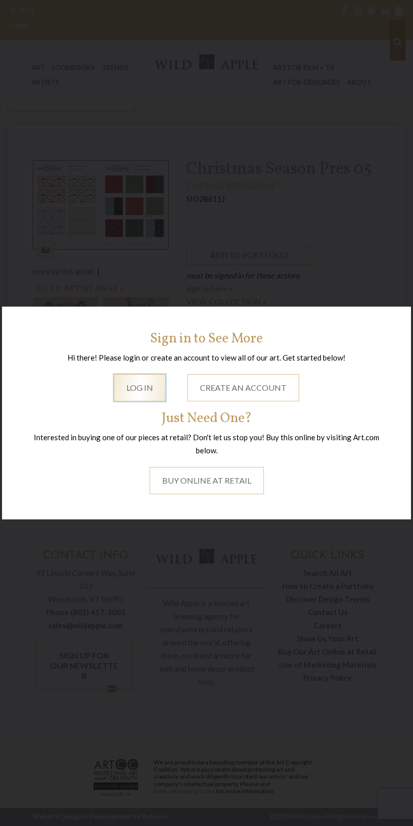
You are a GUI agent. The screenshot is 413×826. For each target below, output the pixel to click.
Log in (139, 387)
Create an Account (243, 387)
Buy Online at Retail (206, 480)
